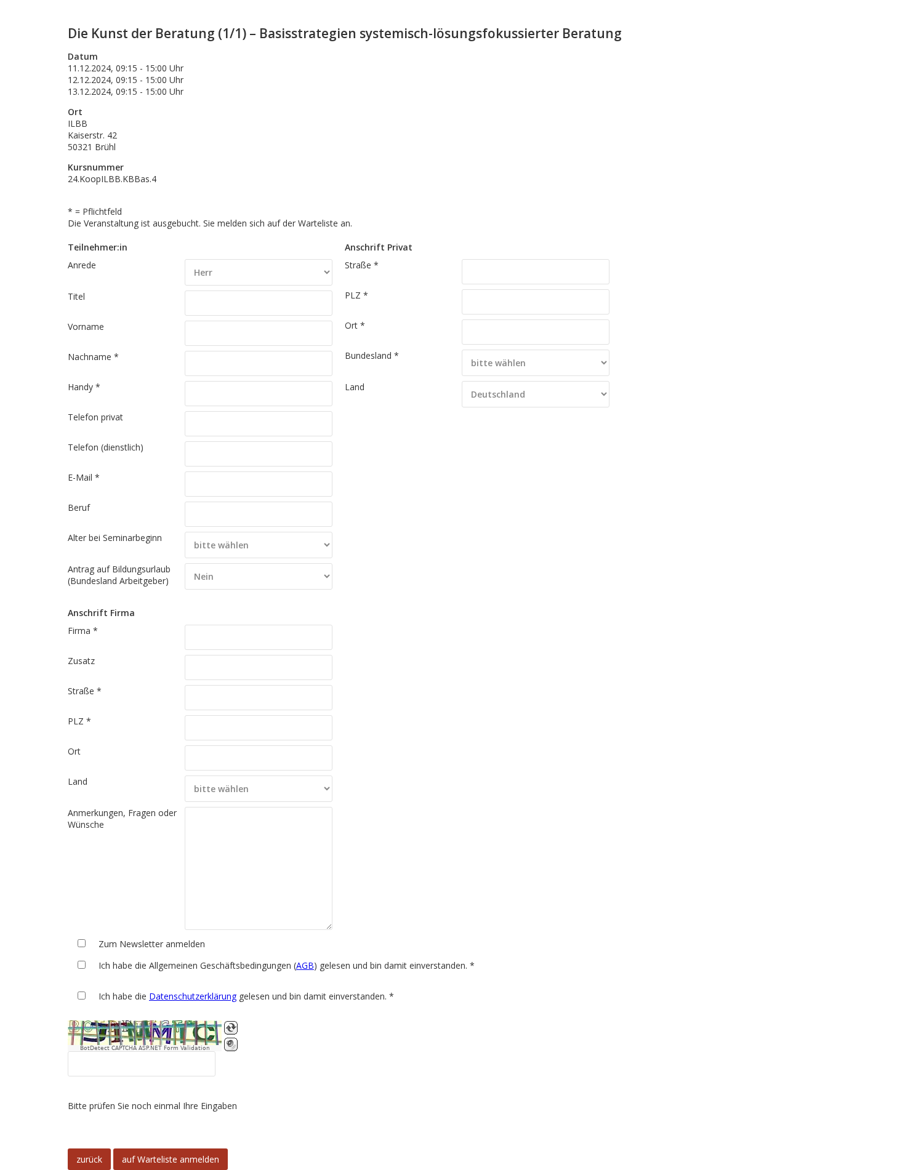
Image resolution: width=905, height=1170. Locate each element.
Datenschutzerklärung (192, 996)
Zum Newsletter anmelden (152, 944)
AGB (305, 965)
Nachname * (93, 357)
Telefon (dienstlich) (105, 447)
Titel (76, 296)
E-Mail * (84, 477)
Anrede (82, 265)
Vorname (86, 326)
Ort (74, 751)
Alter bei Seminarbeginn (115, 537)
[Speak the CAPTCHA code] (231, 1044)
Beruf (79, 507)
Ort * (355, 325)
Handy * (84, 387)
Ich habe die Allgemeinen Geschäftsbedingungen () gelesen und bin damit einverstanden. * (287, 965)
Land (354, 387)
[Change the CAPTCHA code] (231, 1028)
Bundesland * (372, 355)
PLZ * (356, 295)
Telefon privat (95, 417)
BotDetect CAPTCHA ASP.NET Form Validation (145, 1048)
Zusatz (81, 661)
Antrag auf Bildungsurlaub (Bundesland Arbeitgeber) (119, 575)
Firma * (83, 630)
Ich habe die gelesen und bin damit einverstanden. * (246, 996)
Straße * (362, 265)
